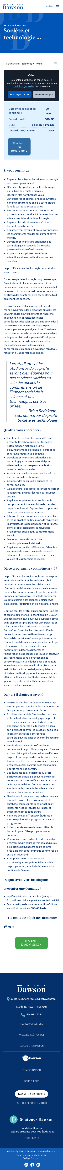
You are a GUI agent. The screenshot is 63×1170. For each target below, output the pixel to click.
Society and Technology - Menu (24, 63)
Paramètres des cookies (31, 1094)
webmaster (50, 1151)
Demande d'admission (31, 942)
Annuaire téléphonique (31, 1035)
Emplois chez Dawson (32, 1046)
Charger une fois (21, 94)
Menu (57, 6)
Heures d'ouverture (32, 1023)
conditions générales (23, 86)
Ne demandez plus (44, 94)
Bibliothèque (31, 1081)
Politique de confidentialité (31, 1103)
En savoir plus (31, 1138)
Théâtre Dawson (31, 1070)
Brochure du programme (19, 146)
